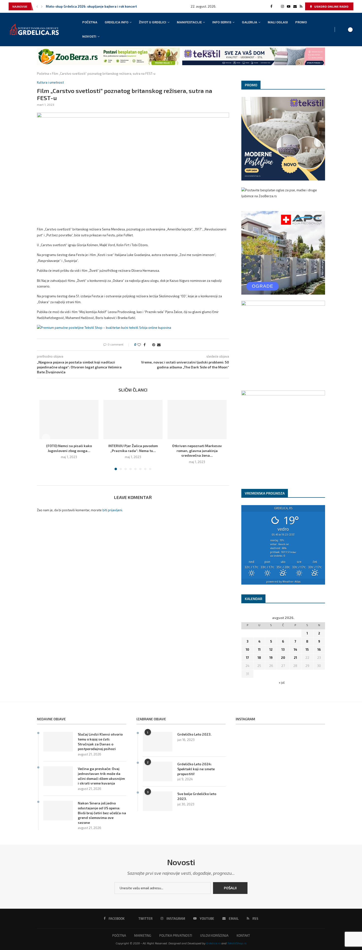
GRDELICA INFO (116, 22)
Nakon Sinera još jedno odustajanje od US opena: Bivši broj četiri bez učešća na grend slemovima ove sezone (102, 812)
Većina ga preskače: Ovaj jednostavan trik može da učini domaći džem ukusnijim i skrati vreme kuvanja (101, 776)
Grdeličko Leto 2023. (194, 734)
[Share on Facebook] (145, 345)
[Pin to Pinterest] (153, 345)
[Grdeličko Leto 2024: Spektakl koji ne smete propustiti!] (157, 771)
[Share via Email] (159, 345)
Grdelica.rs (213, 943)
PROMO (301, 22)
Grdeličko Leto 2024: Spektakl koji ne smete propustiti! (196, 769)
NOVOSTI (89, 36)
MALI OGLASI (278, 22)
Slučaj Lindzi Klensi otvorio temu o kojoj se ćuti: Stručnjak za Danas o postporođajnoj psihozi (100, 741)
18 (259, 658)
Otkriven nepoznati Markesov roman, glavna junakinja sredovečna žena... (197, 450)
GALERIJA (249, 22)
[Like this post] (139, 345)
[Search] (342, 30)
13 (283, 649)
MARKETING (142, 935)
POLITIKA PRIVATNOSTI (175, 935)
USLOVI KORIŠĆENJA (214, 935)
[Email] (295, 6)
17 (247, 658)
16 (319, 649)
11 (259, 649)
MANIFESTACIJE (189, 22)
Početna (43, 73)
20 (283, 658)
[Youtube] (289, 6)
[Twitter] (276, 6)
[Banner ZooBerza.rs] (108, 49)
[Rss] (301, 6)
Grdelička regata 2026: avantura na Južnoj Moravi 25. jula (91, 6)
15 (307, 649)
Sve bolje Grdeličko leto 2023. (196, 796)
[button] (37, 6)
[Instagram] (282, 6)
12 (271, 649)
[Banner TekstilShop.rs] (253, 49)
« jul (282, 682)
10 (247, 649)
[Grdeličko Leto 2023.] (157, 742)
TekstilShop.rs (237, 943)
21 (295, 658)
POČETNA (89, 22)
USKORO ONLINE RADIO (330, 6)
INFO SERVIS (221, 22)
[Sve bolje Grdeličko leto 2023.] (157, 801)
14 (295, 649)
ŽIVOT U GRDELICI (152, 22)
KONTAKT (243, 935)
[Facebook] (271, 6)
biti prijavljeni (112, 510)
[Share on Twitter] (149, 345)
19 (271, 658)
